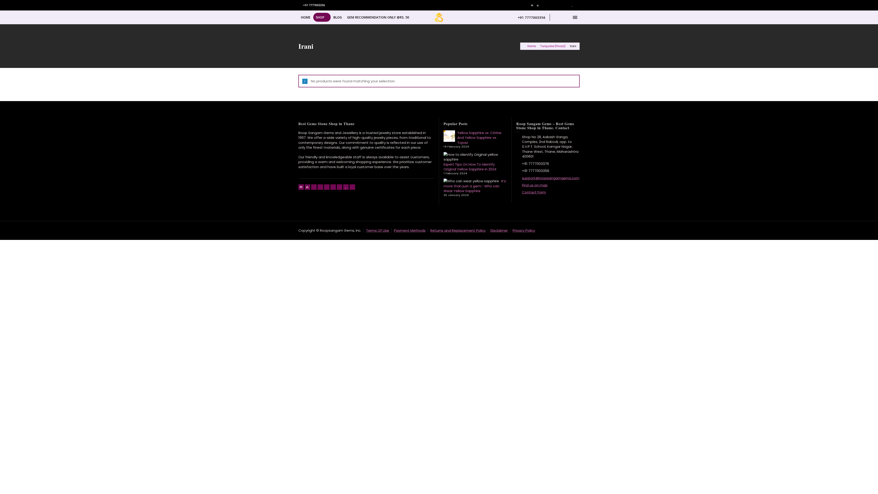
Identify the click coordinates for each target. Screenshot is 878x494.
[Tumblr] (555, 5)
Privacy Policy (524, 230)
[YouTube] (572, 5)
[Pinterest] (549, 5)
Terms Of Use (377, 230)
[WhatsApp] (578, 5)
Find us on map (535, 185)
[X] (538, 5)
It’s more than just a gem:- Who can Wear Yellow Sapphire (475, 186)
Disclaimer (499, 230)
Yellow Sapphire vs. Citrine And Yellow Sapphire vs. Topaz (479, 137)
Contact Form (534, 192)
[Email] (532, 5)
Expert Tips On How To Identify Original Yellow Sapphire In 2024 (470, 167)
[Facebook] (544, 5)
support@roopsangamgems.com (550, 178)
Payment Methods (410, 230)
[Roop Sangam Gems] (439, 17)
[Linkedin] (560, 5)
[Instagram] (566, 5)
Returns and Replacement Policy (458, 230)
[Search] (565, 17)
